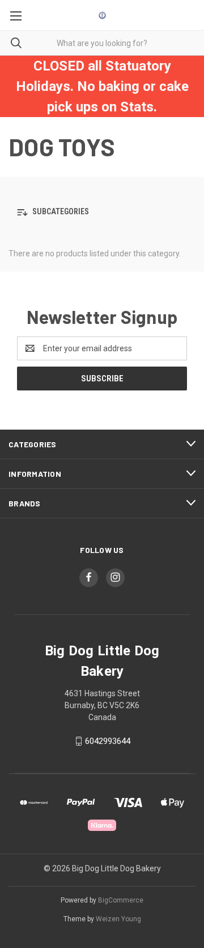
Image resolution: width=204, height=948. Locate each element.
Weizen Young (118, 919)
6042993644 (107, 741)
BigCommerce (120, 900)
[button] (102, 212)
